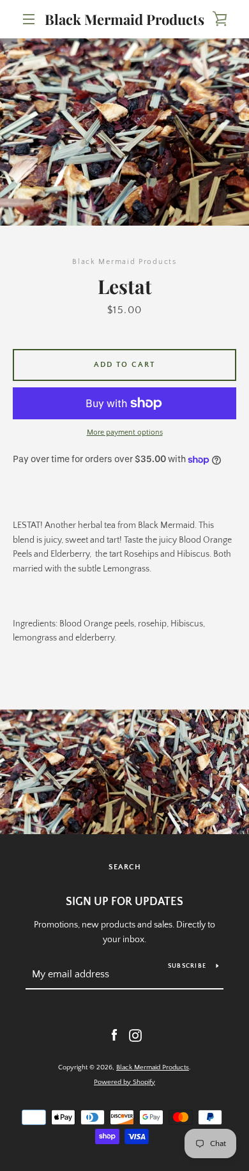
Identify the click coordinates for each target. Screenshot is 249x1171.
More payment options (125, 432)
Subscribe (187, 966)
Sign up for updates (124, 902)
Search (125, 867)
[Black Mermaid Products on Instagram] (135, 1035)
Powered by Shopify (124, 1082)
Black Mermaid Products (124, 19)
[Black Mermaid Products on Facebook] (114, 1035)
